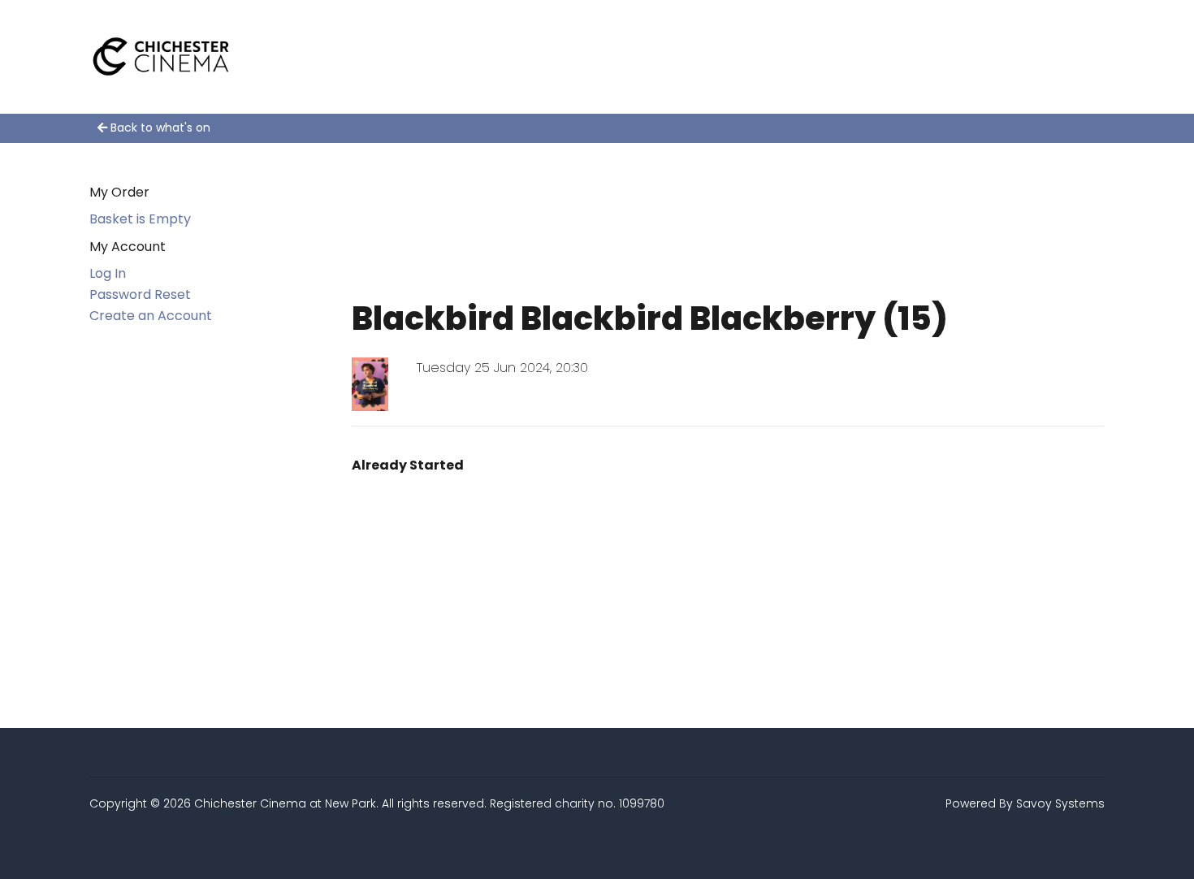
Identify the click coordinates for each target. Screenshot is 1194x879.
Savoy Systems (1060, 803)
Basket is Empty (140, 219)
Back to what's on (158, 127)
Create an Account (150, 315)
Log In (107, 273)
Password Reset (140, 294)
